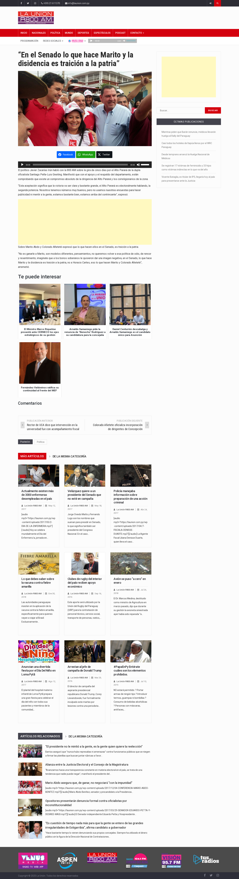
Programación (29, 41)
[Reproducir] (22, 164)
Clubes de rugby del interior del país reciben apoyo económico (85, 582)
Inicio (23, 33)
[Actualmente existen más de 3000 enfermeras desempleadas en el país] (38, 476)
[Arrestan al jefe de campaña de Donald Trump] (84, 651)
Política (55, 33)
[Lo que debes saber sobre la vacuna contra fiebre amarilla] (38, 563)
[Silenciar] (138, 164)
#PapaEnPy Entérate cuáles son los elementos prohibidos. (130, 670)
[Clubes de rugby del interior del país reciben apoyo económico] (84, 563)
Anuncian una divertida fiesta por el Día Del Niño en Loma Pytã (38, 670)
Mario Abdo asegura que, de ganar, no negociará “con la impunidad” (88, 782)
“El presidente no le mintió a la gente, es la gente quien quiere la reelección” (94, 746)
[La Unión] (119, 17)
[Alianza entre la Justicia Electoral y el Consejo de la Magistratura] (30, 769)
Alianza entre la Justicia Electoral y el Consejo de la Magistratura (86, 764)
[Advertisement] (85, 222)
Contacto (136, 33)
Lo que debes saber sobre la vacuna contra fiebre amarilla (37, 582)
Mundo (69, 33)
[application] (85, 164)
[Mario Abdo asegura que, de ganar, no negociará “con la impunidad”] (30, 787)
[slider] (145, 164)
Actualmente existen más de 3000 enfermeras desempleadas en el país (37, 494)
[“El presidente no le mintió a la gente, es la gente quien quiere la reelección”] (30, 751)
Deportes (83, 33)
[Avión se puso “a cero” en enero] (130, 563)
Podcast (120, 33)
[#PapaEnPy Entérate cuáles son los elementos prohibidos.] (130, 651)
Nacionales (39, 33)
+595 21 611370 (51, 3)
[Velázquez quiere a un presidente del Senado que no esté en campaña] (84, 476)
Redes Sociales (52, 41)
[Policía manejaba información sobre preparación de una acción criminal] (130, 476)
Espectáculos (102, 33)
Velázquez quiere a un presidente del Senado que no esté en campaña (84, 494)
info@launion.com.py (78, 3)
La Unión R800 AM (33, 505)
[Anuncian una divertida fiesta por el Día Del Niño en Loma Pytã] (38, 651)
